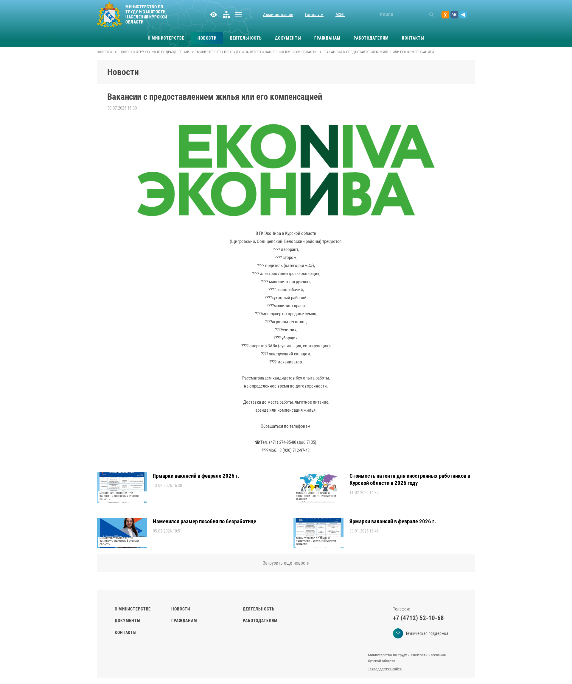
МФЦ (340, 14)
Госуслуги (314, 14)
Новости (207, 38)
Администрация (278, 14)
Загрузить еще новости (286, 563)
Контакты (413, 38)
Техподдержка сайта (385, 669)
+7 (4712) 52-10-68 (418, 617)
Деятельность (246, 38)
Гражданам (327, 38)
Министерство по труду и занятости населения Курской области (257, 52)
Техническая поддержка (426, 633)
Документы (288, 38)
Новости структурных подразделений (154, 52)
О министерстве (166, 38)
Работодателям (371, 38)
